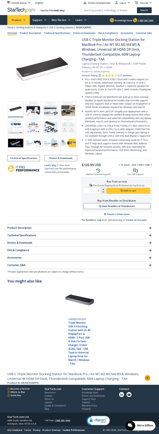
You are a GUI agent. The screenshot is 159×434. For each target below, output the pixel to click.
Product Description (30, 33)
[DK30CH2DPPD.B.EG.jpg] (33, 109)
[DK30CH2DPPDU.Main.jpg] (15, 109)
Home (10, 27)
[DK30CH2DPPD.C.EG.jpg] (50, 109)
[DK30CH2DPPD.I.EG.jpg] (68, 126)
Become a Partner (20, 388)
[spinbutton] (92, 190)
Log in (100, 219)
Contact (48, 395)
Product (17, 20)
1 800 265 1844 (62, 420)
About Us (49, 399)
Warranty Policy (89, 405)
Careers (48, 402)
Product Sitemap (51, 430)
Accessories (127, 33)
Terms (27, 430)
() (125, 75)
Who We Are (59, 20)
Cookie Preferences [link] (74, 430)
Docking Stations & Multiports (31, 27)
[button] (103, 189)
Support (37, 20)
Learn (79, 20)
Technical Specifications (57, 33)
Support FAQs (89, 399)
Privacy (37, 430)
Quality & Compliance (55, 405)
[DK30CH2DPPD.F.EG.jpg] (33, 126)
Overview (12, 33)
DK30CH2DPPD (83, 27)
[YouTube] (129, 394)
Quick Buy (15, 395)
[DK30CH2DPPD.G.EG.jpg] (50, 126)
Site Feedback (14, 430)
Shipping (86, 408)
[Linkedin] (121, 394)
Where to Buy (17, 392)
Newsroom (50, 392)
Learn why (50, 165)
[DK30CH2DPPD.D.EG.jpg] (68, 109)
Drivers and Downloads (93, 395)
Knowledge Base (123, 20)
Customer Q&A (144, 33)
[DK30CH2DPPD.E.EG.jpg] (15, 126)
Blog (47, 408)
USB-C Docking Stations (61, 27)
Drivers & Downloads (84, 33)
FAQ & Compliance (108, 33)
